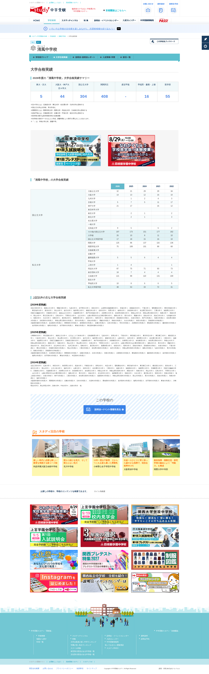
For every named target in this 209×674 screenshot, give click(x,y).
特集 (74, 639)
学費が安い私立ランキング (81, 645)
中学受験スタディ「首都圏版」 (168, 631)
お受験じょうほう (55, 2)
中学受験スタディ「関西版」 (42, 631)
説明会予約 (145, 639)
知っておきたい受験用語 (114, 645)
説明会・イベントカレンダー (118, 636)
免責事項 (79, 668)
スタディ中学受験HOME (39, 36)
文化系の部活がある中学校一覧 (83, 654)
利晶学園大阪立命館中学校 (45, 466)
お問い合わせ (48, 668)
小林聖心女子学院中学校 (105, 466)
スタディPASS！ (113, 648)
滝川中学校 (69, 466)
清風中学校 (62, 36)
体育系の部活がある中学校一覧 (83, 651)
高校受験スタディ (72, 2)
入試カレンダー (113, 639)
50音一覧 (40, 642)
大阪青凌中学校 (131, 469)
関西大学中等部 (161, 469)
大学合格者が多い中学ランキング (83, 642)
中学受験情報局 (113, 642)
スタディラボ (87, 662)
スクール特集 (76, 648)
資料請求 (144, 636)
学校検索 (53, 36)
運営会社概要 (34, 668)
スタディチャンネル (80, 636)
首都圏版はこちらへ (116, 10)
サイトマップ (92, 668)
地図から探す (41, 639)
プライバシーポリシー (64, 668)
